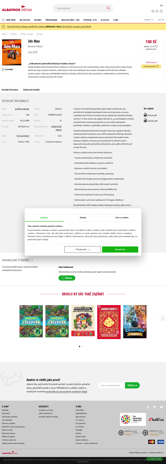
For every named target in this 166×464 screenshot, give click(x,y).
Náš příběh (80, 410)
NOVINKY (38, 20)
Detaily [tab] (83, 217)
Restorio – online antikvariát (86, 443)
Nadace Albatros (82, 440)
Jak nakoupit (7, 420)
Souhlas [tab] (44, 217)
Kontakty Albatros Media (48, 417)
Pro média (80, 427)
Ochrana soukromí (9, 440)
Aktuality (5, 410)
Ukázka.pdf (151, 120)
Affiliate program (8, 436)
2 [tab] (83, 346)
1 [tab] (79, 346)
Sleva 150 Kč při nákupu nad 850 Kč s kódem (31, 26)
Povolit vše (120, 249)
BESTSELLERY (25, 20)
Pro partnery (81, 423)
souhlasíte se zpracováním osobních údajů (66, 391)
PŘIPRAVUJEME (51, 20)
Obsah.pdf (150, 115)
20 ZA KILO (105, 20)
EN (161, 5)
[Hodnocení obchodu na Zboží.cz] (155, 418)
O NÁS (115, 20)
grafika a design (22, 108)
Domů (4, 34)
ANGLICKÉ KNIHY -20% (70, 20)
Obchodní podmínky (10, 417)
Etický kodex (81, 436)
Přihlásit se (132, 385)
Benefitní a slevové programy (13, 427)
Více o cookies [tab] (122, 217)
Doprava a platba (8, 423)
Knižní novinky (7, 430)
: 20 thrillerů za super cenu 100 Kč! (73, 26)
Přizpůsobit (81, 249)
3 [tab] (86, 346)
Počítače (13, 34)
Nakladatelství (81, 413)
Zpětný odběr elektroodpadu (13, 443)
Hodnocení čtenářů (31, 89)
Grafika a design (26, 34)
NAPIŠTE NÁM (156, 459)
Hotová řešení (23, 135)
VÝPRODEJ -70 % (90, 20)
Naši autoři (6, 413)
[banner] (17, 6)
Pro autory (80, 420)
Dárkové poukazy (8, 433)
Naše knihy (11, 20)
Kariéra (78, 433)
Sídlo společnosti (45, 413)
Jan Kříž (32, 52)
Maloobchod (80, 417)
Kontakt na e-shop (46, 410)
